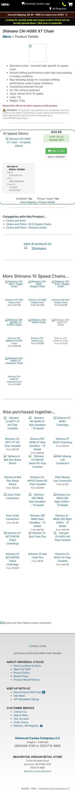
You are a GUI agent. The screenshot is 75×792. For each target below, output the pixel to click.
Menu (7, 36)
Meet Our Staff (22, 669)
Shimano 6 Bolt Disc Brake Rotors (12, 481)
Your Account (21, 718)
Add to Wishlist (56, 156)
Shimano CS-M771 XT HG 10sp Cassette (12, 442)
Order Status (21, 722)
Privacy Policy (22, 672)
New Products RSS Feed (28, 692)
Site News (19, 695)
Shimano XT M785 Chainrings (62, 440)
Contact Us (20, 711)
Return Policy (21, 676)
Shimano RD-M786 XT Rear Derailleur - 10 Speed (37, 444)
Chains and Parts (16, 220)
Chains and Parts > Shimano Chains (26, 227)
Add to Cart (58, 150)
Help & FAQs (21, 715)
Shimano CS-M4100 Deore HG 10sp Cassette (37, 481)
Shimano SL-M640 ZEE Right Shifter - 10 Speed (62, 520)
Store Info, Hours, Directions (37, 771)
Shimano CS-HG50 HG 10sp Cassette (62, 557)
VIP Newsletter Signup (26, 699)
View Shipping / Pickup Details (37, 202)
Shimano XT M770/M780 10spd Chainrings (13, 559)
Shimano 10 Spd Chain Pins (37, 555)
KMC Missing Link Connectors (62, 479)
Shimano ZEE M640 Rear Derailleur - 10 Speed (37, 520)
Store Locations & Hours (27, 665)
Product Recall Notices (27, 679)
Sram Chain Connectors (12, 517)
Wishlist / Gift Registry (27, 725)
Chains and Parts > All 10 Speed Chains (28, 224)
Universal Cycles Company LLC (37, 738)
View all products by (37, 244)
